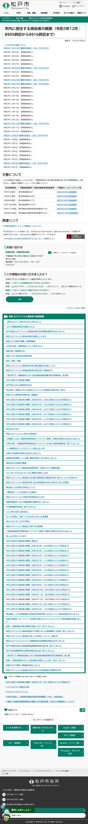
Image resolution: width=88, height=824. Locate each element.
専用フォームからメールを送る (65, 252)
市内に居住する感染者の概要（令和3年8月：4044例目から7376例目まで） (38, 580)
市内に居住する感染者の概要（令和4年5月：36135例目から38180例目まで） (39, 414)
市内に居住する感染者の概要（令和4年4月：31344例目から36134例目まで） (39, 419)
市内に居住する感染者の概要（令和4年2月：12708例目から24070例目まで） (39, 609)
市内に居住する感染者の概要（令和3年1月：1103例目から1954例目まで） (38, 560)
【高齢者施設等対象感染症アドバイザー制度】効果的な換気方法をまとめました (39, 531)
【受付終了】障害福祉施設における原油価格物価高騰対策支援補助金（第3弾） (39, 655)
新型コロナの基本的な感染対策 (19, 356)
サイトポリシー (25, 771)
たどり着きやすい (21, 294)
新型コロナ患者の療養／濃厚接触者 (20, 341)
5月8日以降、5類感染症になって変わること (24, 346)
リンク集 (5, 773)
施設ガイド (81, 13)
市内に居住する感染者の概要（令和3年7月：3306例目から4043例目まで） (38, 575)
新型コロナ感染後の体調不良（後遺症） (22, 395)
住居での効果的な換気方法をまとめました (23, 453)
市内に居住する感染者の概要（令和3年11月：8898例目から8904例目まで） (38, 594)
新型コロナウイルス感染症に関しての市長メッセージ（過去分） (32, 636)
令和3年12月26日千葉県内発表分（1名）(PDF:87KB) (26, 68)
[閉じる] (3, 807)
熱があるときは (12, 429)
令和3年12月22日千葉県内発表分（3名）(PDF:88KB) (26, 84)
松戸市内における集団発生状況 (19, 385)
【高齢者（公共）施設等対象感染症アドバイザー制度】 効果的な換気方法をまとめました (43, 439)
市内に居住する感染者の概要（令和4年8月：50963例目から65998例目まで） (39, 400)
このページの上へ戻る (76, 308)
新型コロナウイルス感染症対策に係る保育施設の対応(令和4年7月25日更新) (37, 482)
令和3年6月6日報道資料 (67, 209)
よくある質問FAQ (13, 728)
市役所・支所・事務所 (15, 810)
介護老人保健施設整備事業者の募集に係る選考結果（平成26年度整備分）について (40, 701)
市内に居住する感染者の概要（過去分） (22, 541)
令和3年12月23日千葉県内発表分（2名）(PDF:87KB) (26, 80)
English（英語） (70, 728)
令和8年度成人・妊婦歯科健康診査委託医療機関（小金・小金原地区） (35, 697)
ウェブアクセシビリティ (43, 771)
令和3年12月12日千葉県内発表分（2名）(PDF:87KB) (26, 123)
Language (66, 6)
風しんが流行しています (16, 536)
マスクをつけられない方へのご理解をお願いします (27, 473)
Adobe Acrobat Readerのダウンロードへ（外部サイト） (30, 238)
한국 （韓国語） (15, 743)
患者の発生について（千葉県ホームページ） (23, 226)
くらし (6, 13)
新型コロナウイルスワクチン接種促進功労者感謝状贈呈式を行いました (35, 641)
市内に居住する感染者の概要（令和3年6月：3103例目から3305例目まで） (38, 570)
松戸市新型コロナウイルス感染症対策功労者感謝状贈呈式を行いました (35, 331)
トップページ (6, 18)
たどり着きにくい (58, 294)
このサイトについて (9, 771)
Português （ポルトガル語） (70, 752)
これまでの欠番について (16, 45)
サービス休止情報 (62, 771)
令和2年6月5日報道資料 (67, 192)
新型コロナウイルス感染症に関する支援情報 (24, 526)
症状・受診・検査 (13, 361)
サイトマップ (80, 6)
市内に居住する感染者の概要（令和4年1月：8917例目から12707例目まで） (38, 604)
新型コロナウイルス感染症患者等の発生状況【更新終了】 (30, 370)
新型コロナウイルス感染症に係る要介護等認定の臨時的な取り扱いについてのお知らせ (42, 477)
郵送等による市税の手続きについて (20, 487)
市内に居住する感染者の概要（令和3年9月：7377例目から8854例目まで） (38, 585)
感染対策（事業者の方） (16, 351)
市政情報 (44, 13)
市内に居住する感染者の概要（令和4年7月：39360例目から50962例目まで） (39, 404)
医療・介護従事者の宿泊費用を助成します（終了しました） (31, 626)
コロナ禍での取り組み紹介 (18, 512)
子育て (18, 13)
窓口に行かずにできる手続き (18, 521)
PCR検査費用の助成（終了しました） (21, 507)
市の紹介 (56, 13)
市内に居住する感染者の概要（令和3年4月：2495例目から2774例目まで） (38, 546)
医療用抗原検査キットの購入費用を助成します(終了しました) (31, 458)
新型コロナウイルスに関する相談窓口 (21, 434)
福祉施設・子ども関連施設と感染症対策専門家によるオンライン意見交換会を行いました (42, 614)
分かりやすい (19, 286)
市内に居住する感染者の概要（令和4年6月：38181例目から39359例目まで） (39, 409)
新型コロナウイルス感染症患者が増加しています (26, 336)
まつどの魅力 (69, 13)
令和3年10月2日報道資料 (67, 213)
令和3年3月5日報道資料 (67, 205)
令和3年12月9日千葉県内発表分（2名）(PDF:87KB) (25, 135)
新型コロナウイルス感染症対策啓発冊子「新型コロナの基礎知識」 (33, 468)
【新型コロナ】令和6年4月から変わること (24, 322)
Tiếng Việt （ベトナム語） (42, 744)
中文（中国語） (70, 735)
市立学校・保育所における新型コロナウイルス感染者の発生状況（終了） (36, 390)
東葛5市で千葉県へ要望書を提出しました (23, 665)
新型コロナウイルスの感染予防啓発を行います (25, 497)
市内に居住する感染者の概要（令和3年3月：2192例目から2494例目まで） (38, 551)
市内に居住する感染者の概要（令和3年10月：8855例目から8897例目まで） (38, 590)
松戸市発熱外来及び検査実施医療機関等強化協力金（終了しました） (34, 646)
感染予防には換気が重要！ (17, 463)
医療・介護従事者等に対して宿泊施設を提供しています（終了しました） (36, 660)
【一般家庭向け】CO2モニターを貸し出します (25, 448)
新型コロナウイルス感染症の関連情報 (40, 18)
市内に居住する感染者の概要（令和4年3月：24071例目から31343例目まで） (39, 424)
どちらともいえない (36, 286)
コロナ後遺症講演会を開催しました (20, 326)
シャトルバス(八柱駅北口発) (17, 687)
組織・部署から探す (14, 815)
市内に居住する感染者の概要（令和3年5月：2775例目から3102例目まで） (38, 565)
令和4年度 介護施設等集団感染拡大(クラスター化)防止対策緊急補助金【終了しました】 (43, 443)
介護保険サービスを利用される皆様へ (21, 492)
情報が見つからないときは (43, 729)
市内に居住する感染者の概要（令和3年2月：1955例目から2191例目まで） (38, 555)
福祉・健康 (31, 13)
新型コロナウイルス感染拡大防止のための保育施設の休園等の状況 (33, 670)
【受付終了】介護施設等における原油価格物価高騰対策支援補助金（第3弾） (38, 375)
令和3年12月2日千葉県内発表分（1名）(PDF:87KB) (25, 163)
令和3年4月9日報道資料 (67, 196)
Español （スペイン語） (70, 743)
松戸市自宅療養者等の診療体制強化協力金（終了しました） (31, 651)
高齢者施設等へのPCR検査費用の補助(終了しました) (28, 502)
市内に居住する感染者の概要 (18, 380)
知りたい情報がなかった (72, 286)
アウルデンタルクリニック (17, 692)
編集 (83, 710)
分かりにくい (52, 286)
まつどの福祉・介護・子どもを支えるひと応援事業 (27, 516)
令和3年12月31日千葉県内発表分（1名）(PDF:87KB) (26, 48)
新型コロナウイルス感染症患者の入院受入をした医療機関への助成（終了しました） (41, 631)
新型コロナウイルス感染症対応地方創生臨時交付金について (31, 365)
